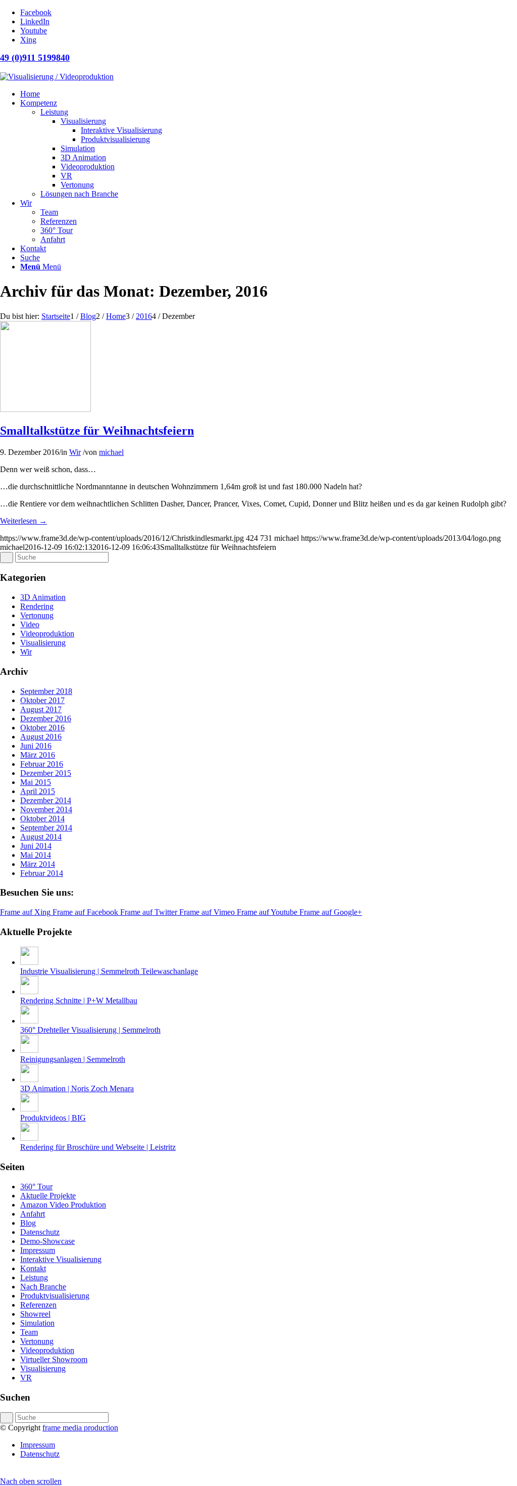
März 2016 (37, 755)
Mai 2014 (35, 855)
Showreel (35, 1314)
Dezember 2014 (45, 800)
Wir (75, 452)
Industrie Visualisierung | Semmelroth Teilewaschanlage (109, 971)
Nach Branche (43, 1286)
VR (26, 1377)
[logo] (57, 76)
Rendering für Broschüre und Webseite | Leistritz (98, 1147)
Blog (28, 1223)
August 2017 (41, 709)
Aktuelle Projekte (48, 1195)
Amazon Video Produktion (63, 1204)
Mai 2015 (35, 782)
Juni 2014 (35, 846)
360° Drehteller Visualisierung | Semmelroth (90, 1030)
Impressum (37, 1250)
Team (29, 1332)
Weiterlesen (23, 521)
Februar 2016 (41, 764)
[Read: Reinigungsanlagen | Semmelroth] (29, 1050)
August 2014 (41, 836)
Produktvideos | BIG (53, 1117)
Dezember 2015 (45, 773)
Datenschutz (40, 1232)
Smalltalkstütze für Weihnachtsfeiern (97, 430)
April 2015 (37, 791)
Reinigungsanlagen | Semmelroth (72, 1059)
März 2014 (37, 864)
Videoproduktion (47, 633)
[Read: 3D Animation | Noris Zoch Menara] (29, 1079)
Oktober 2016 (42, 727)
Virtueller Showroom (53, 1359)
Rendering (37, 606)
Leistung (34, 1277)
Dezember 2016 (45, 718)
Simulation (37, 1323)
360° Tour (36, 1186)
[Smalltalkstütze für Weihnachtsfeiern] (45, 409)
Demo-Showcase (47, 1241)
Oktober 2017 (42, 700)
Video (29, 624)
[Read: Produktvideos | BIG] (29, 1108)
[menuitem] (268, 94)
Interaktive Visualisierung (60, 1259)
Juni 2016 (35, 745)
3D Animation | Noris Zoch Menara (77, 1088)
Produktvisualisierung (54, 1295)
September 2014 (46, 827)
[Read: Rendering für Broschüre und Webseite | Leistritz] (29, 1138)
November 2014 (46, 809)
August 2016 (41, 736)
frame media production (80, 1427)
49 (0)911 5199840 (35, 58)
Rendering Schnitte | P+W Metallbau (78, 1000)
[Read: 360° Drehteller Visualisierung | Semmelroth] (29, 1020)
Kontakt (33, 1268)
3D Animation (43, 597)
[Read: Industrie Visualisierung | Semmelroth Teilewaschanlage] (29, 962)
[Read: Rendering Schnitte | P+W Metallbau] (29, 991)
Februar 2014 (41, 873)
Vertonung (37, 615)
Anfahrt (32, 1214)
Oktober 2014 (42, 818)
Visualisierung (43, 642)
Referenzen (38, 1305)
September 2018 (46, 691)
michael (111, 452)
